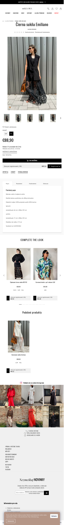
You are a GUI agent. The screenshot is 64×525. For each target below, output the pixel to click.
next (60, 275)
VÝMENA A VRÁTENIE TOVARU (12, 447)
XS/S (14, 290)
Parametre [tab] (19, 183)
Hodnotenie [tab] (32, 183)
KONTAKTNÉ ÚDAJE (9, 457)
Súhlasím (54, 516)
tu (37, 517)
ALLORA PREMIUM (32, 29)
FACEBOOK (7, 470)
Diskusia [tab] (45, 183)
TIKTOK (7, 467)
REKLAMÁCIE (8, 449)
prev (4, 275)
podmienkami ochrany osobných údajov (36, 492)
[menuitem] (8, 13)
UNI (45, 290)
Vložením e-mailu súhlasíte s (34, 492)
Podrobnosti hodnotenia (42, 32)
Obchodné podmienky (13, 512)
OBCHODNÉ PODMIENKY (11, 454)
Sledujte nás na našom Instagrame (33, 383)
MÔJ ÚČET (7, 451)
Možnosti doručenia (10, 151)
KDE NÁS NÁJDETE (9, 459)
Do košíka (33, 160)
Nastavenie (11, 521)
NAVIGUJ (41, 2)
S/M (19, 290)
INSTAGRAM (8, 465)
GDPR (6, 462)
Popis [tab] (7, 183)
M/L (22, 290)
